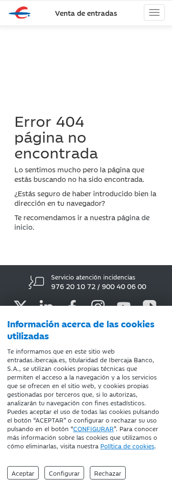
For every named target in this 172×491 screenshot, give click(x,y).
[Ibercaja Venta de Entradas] (21, 12)
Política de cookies (127, 445)
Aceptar (22, 473)
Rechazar (107, 473)
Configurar (64, 473)
